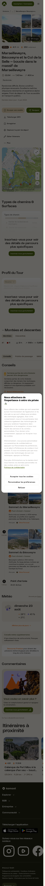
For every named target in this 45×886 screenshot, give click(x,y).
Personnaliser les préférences (21, 482)
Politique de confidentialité (14, 467)
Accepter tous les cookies (21, 476)
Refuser (21, 487)
